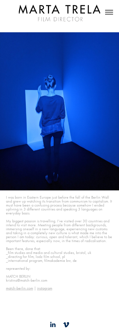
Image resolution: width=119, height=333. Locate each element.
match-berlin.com (19, 288)
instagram (44, 288)
